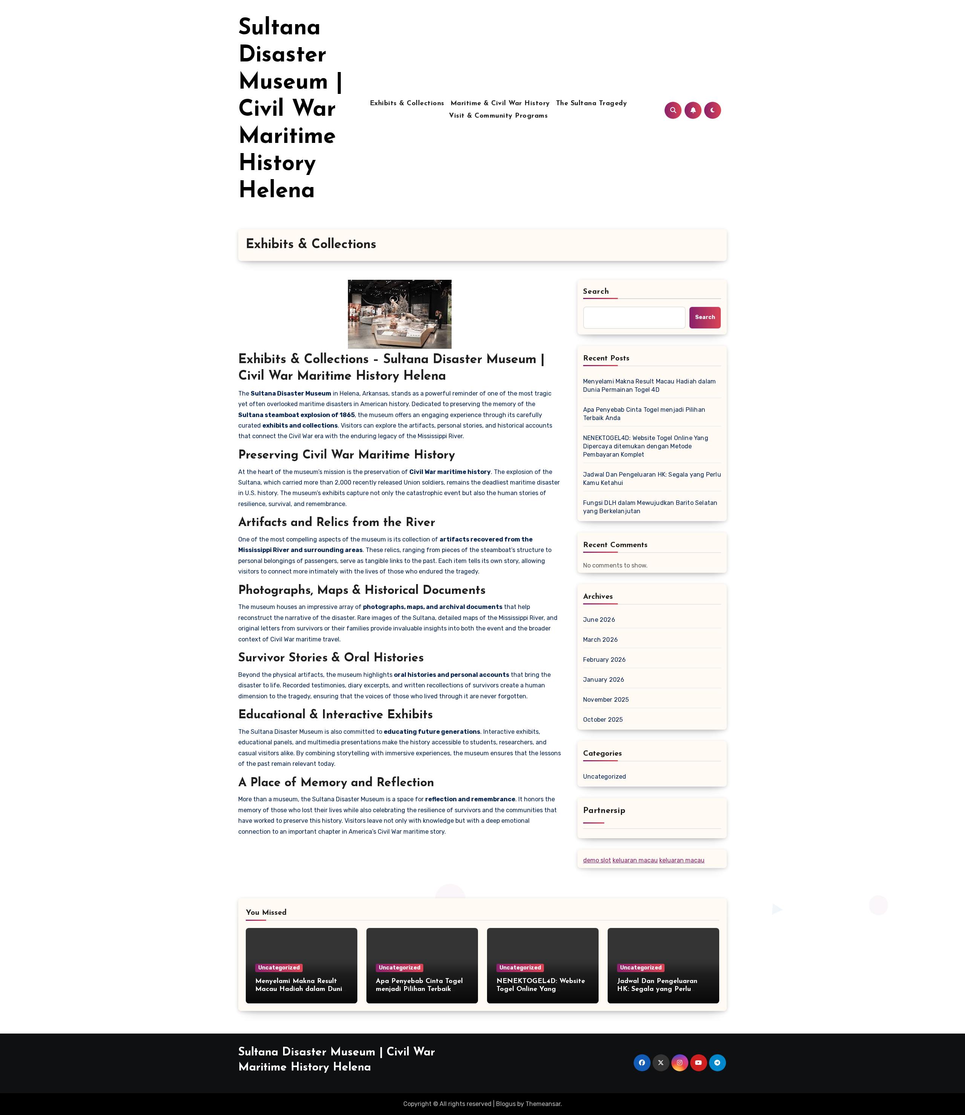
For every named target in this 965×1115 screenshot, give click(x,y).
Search (596, 292)
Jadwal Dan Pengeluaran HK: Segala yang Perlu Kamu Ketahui (652, 478)
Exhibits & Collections (407, 103)
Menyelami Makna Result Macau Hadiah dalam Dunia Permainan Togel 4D (649, 385)
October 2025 (603, 719)
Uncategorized (604, 776)
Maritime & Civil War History (500, 103)
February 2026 (604, 659)
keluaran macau (635, 860)
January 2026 (603, 679)
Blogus (506, 1103)
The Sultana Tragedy (591, 103)
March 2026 (600, 639)
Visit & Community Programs (498, 116)
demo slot (597, 860)
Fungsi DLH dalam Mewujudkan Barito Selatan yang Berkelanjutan (650, 507)
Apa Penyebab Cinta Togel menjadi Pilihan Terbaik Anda (644, 414)
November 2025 (606, 699)
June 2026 (599, 619)
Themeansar (543, 1103)
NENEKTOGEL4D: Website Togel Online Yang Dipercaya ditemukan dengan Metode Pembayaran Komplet (645, 446)
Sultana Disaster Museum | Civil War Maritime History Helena (290, 110)
